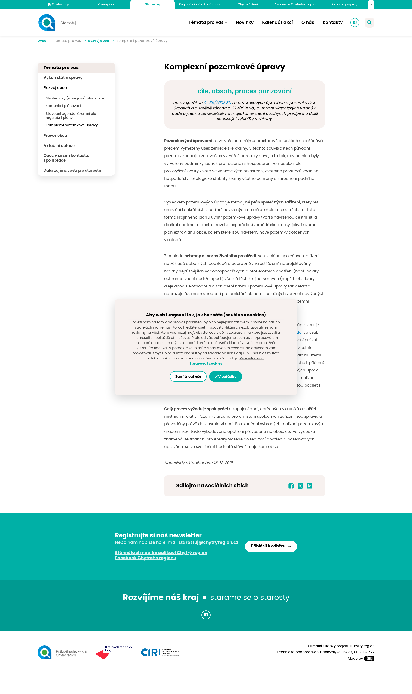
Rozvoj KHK (106, 4)
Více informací (252, 358)
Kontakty (333, 22)
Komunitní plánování (63, 106)
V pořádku (227, 376)
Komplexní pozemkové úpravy (72, 125)
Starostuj (152, 4)
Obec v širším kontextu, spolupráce (66, 158)
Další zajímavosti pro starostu (72, 171)
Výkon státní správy (63, 78)
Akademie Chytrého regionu (295, 4)
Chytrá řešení (248, 4)
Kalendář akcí (277, 22)
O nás (307, 22)
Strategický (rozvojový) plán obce (75, 98)
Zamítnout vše (188, 376)
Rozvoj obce (98, 41)
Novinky (245, 22)
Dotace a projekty (344, 4)
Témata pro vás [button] (206, 22)
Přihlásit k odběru (268, 546)
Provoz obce (55, 136)
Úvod (42, 41)
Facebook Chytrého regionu (145, 558)
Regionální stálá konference (200, 4)
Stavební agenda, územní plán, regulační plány (72, 115)
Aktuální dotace (59, 146)
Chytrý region (62, 4)
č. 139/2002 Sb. (218, 103)
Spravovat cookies (206, 363)
